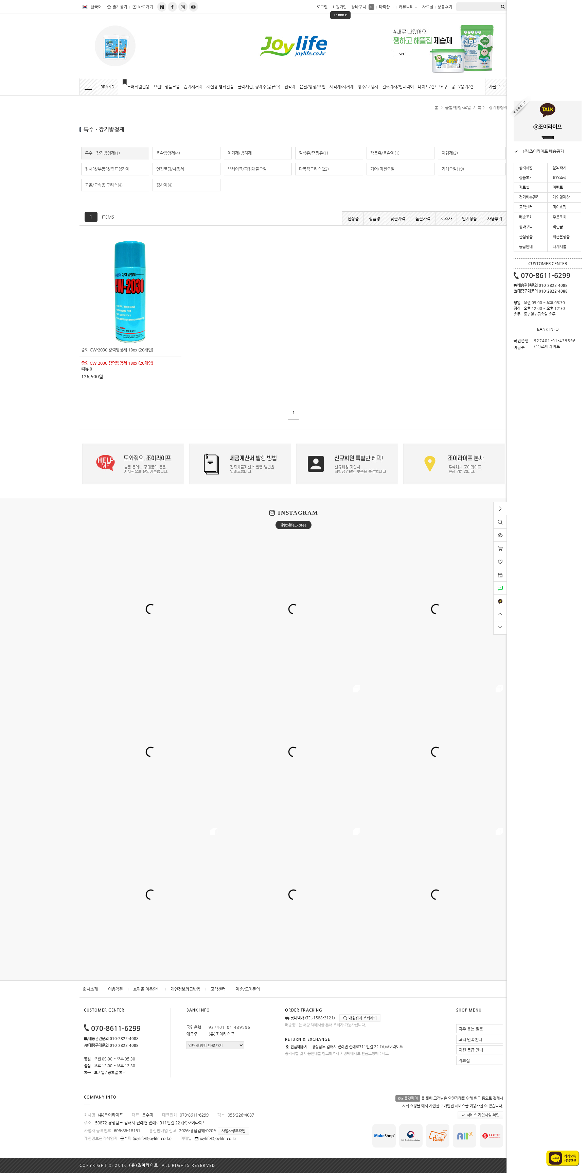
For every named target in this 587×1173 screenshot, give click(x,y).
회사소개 (90, 989)
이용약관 (115, 989)
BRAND (107, 86)
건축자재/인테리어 (398, 86)
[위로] (500, 613)
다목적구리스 (314, 169)
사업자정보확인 (233, 1130)
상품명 (374, 218)
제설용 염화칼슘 (220, 86)
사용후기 (494, 218)
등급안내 (526, 246)
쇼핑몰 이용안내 (146, 989)
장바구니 (361, 7)
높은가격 (422, 218)
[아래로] (500, 627)
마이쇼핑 (559, 207)
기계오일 (453, 169)
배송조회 (526, 217)
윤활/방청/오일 (312, 86)
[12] (130, 243)
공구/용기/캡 (462, 86)
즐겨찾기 (120, 7)
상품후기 (445, 7)
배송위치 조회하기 (362, 1018)
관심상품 (526, 237)
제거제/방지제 (240, 153)
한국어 (96, 7)
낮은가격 (397, 218)
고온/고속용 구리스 (104, 185)
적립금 (558, 227)
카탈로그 (496, 86)
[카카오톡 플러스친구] (500, 597)
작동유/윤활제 (384, 153)
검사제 (164, 185)
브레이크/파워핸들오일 (247, 169)
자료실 (427, 7)
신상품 (353, 218)
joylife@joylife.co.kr (152, 1138)
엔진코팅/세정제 (170, 169)
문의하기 (559, 168)
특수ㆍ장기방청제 (493, 107)
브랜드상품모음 (167, 86)
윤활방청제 (168, 153)
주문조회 (559, 217)
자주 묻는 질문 (471, 1029)
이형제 (450, 153)
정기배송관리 (529, 197)
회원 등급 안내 (471, 1050)
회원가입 (339, 9)
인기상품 (469, 218)
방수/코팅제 (368, 86)
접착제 (290, 86)
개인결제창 (561, 197)
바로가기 (145, 7)
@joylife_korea (293, 525)
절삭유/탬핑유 (313, 153)
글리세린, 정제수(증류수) (259, 86)
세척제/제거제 (342, 86)
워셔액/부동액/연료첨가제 (107, 169)
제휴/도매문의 (248, 989)
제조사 (446, 218)
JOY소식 (559, 177)
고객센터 (218, 989)
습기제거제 (193, 86)
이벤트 (558, 187)
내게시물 (559, 246)
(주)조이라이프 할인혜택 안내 (547, 151)
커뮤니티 (406, 7)
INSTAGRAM (298, 513)
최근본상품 (561, 237)
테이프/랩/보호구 (432, 86)
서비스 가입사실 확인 (482, 1115)
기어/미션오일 (382, 169)
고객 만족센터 (470, 1039)
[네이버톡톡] (500, 584)
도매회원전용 (138, 86)
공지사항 (526, 168)
